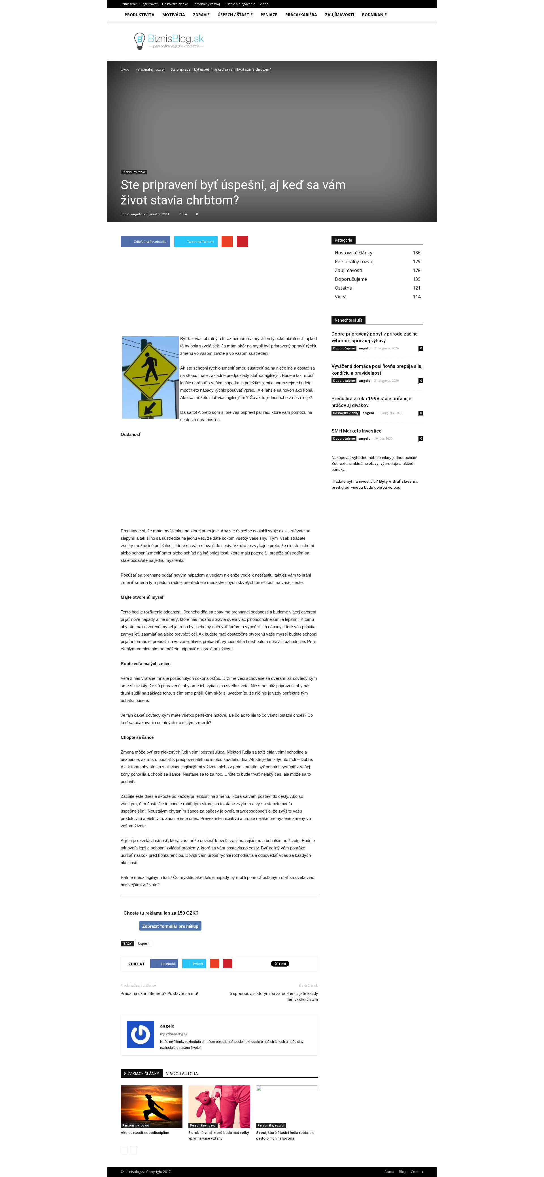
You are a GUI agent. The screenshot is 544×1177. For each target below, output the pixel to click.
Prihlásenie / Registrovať (139, 4)
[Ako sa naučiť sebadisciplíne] (151, 1106)
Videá (264, 4)
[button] (416, 15)
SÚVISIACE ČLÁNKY (141, 1073)
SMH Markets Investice (357, 431)
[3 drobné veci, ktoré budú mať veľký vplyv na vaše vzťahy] (219, 1106)
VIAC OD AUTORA (182, 1073)
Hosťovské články (175, 4)
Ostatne (343, 288)
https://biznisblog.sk (173, 1034)
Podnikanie (374, 14)
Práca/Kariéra (301, 14)
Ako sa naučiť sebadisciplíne (145, 1132)
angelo (136, 214)
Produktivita (139, 14)
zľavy (373, 463)
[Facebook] (391, 4)
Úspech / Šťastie (235, 14)
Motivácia (173, 14)
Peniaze (269, 14)
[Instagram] (400, 4)
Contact (417, 1171)
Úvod (125, 69)
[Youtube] (419, 4)
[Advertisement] (219, 293)
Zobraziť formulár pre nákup (170, 926)
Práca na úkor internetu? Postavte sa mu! (159, 993)
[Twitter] (409, 4)
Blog (402, 1171)
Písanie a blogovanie (239, 4)
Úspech (144, 943)
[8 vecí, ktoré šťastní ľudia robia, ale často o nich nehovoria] (287, 1106)
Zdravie (201, 14)
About (389, 1171)
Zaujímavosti (339, 14)
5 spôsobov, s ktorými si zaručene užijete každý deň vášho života (274, 996)
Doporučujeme (351, 279)
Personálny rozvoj (206, 4)
